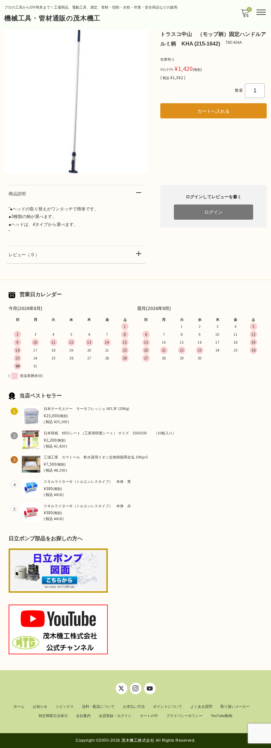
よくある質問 (201, 706)
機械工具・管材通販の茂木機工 (52, 18)
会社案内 (83, 716)
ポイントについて (167, 706)
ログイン (213, 212)
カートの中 (149, 716)
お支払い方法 (134, 706)
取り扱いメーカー (235, 706)
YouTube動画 (221, 716)
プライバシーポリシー (184, 716)
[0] (245, 15)
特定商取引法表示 (53, 716)
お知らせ (40, 706)
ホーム (19, 706)
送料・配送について (98, 706)
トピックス (65, 706)
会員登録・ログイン (115, 716)
